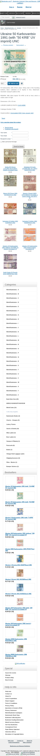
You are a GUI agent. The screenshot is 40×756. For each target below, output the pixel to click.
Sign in (11, 7)
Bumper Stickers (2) (12, 466)
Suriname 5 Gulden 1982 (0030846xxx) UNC (29, 222)
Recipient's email (5, 139)
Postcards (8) (10, 445)
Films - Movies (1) (11, 462)
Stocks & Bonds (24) (12, 428)
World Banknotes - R (12, 361)
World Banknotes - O (12, 348)
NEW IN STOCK (36, 13)
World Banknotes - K (12, 332)
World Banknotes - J (12, 327)
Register (20, 7)
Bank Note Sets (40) (12, 399)
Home (2, 28)
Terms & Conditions (11, 703)
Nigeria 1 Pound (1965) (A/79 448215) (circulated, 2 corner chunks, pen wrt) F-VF (30, 196)
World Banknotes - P (12, 353)
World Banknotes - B (12, 294)
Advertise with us (10, 732)
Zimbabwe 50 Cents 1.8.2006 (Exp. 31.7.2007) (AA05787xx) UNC (29, 168)
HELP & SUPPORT (20, 13)
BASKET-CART (4, 13)
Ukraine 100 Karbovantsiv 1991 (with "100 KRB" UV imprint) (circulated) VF (18, 608)
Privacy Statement (11, 710)
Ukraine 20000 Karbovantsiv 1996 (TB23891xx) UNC (16, 655)
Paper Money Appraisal (12, 729)
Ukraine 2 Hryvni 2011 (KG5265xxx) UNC (18, 579)
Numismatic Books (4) (13, 416)
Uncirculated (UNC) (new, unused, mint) (21, 113)
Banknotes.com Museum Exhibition (20, 746)
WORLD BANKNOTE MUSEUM (15, 403)
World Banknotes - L (12, 336)
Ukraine (19, 28)
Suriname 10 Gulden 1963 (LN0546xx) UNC (10, 222)
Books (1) (9, 449)
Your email (4, 136)
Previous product (7, 45)
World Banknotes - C (12, 298)
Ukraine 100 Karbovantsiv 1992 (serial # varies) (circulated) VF (29, 247)
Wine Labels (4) (11, 433)
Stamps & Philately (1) (13, 441)
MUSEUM (28, 13)
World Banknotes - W (12, 382)
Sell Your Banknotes (11, 724)
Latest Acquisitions (11, 698)
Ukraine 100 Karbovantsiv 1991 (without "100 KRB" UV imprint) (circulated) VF (10, 247)
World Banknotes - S (12, 365)
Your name (4, 132)
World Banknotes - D (12, 302)
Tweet (3, 118)
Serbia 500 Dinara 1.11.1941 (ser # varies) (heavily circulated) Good (10, 168)
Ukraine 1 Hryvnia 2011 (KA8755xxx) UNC (18, 565)
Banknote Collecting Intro (13, 717)
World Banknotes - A (12, 289)
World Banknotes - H (12, 319)
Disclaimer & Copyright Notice (14, 734)
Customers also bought (11, 129)
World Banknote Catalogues (13, 713)
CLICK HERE (21, 105)
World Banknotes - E (12, 306)
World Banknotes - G (12, 315)
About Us (8, 696)
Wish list (28, 7)
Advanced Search (20, 17)
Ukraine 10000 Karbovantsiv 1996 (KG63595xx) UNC (16, 639)
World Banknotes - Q (12, 357)
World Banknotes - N (12, 344)
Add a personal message (9, 141)
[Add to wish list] (22, 83)
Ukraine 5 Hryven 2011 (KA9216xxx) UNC (18, 594)
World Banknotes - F (12, 311)
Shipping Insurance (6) (13, 458)
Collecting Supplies (12, 412)
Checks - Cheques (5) (13, 420)
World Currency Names (12, 722)
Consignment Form (11, 727)
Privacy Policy (9, 705)
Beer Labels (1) (11, 437)
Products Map (9, 677)
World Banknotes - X (12, 386)
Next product (21, 45)
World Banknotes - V (12, 378)
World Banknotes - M (12, 340)
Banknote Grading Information (14, 720)
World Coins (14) (11, 407)
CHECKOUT (12, 13)
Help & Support (9, 701)
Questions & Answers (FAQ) (13, 708)
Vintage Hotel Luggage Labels (15, 454)
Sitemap (7, 675)
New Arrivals (9, 680)
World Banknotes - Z (12, 395)
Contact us (8, 694)
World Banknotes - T (12, 369)
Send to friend (9, 127)
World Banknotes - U (10, 28)
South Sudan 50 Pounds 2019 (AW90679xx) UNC (10, 273)
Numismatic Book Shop (12, 715)
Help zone (8, 691)
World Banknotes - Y (12, 390)
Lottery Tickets (11, 424)
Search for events (10, 673)
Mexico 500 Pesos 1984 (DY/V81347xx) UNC (10, 194)
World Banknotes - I (12, 323)
